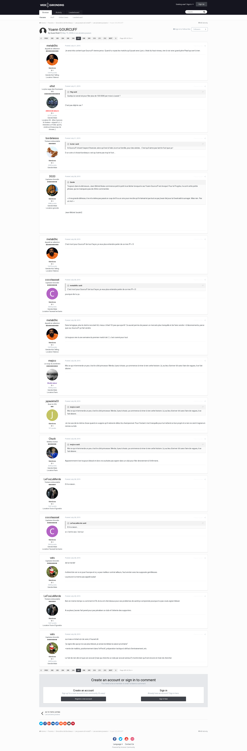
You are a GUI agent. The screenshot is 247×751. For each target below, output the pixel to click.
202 (52, 38)
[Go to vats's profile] (52, 572)
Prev (46, 38)
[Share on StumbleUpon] (65, 723)
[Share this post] (205, 46)
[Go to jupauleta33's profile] (52, 415)
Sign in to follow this (182, 29)
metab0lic (52, 45)
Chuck (52, 438)
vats (52, 557)
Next (110, 38)
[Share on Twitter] (41, 723)
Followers (196, 29)
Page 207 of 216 (125, 38)
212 (105, 38)
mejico (52, 360)
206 (73, 38)
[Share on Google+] (49, 723)
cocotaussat (52, 279)
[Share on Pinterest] (73, 723)
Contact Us (129, 744)
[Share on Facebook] (45, 723)
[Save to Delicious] (57, 723)
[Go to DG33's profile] (52, 190)
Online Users (63, 17)
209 (89, 38)
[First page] (41, 38)
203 (57, 38)
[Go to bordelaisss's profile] (52, 152)
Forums (43, 17)
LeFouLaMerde (52, 479)
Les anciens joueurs (83, 33)
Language (117, 744)
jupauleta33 (52, 401)
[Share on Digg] (53, 723)
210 (94, 38)
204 (62, 38)
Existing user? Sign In (184, 4)
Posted (72, 46)
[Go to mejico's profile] (52, 374)
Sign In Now (163, 699)
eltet (52, 86)
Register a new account (83, 699)
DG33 (52, 176)
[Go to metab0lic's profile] (52, 59)
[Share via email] (69, 723)
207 (78, 38)
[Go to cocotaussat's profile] (52, 293)
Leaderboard (77, 17)
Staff (52, 17)
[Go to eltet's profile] (52, 102)
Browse (45, 12)
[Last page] (116, 38)
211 (99, 38)
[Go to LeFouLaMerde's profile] (52, 493)
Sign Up (201, 4)
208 (84, 38)
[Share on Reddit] (61, 723)
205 (68, 38)
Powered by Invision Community (123, 747)
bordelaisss (52, 138)
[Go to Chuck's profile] (52, 452)
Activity (59, 12)
